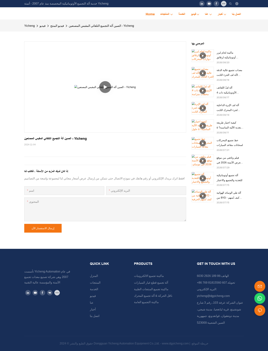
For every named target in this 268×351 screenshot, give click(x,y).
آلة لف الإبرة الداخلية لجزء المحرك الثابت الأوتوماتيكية (228, 108)
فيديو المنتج (57, 25)
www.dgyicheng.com (175, 343)
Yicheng (29, 25)
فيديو (43, 25)
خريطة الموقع (199, 343)
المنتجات (95, 282)
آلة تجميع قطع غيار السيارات (151, 282)
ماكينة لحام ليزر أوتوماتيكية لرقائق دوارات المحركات (226, 55)
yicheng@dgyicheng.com (213, 295)
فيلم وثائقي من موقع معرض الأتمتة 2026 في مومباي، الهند (229, 160)
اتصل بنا (94, 315)
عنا (92, 302)
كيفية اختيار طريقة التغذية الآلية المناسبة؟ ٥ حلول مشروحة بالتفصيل (229, 125)
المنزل (94, 275)
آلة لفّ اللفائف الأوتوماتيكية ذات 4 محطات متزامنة (226, 90)
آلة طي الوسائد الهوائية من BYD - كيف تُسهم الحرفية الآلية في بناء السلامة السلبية (229, 195)
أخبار (93, 309)
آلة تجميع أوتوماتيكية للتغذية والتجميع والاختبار (229, 178)
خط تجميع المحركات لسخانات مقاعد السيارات (230, 143)
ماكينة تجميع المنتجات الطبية (151, 289)
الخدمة (94, 289)
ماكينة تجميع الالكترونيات (149, 275)
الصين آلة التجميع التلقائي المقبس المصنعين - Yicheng (101, 25)
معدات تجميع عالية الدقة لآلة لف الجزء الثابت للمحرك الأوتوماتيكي (229, 73)
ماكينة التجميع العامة (146, 302)
